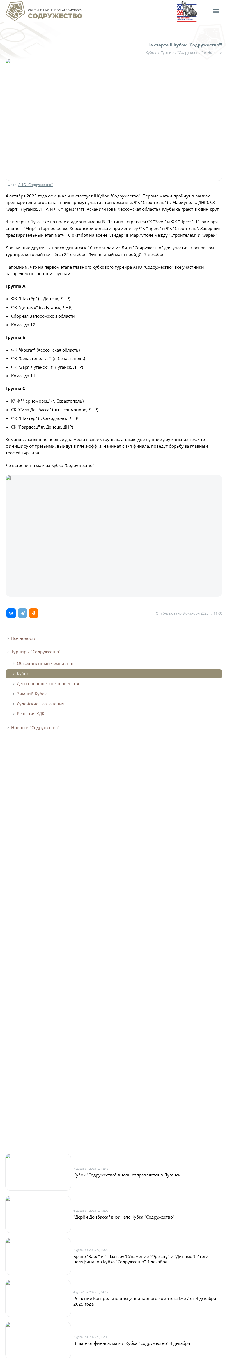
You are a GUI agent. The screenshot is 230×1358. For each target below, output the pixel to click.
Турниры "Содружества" (182, 52)
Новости (214, 52)
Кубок (151, 52)
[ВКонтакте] (11, 613)
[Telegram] (22, 613)
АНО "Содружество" (35, 184)
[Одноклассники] (33, 613)
